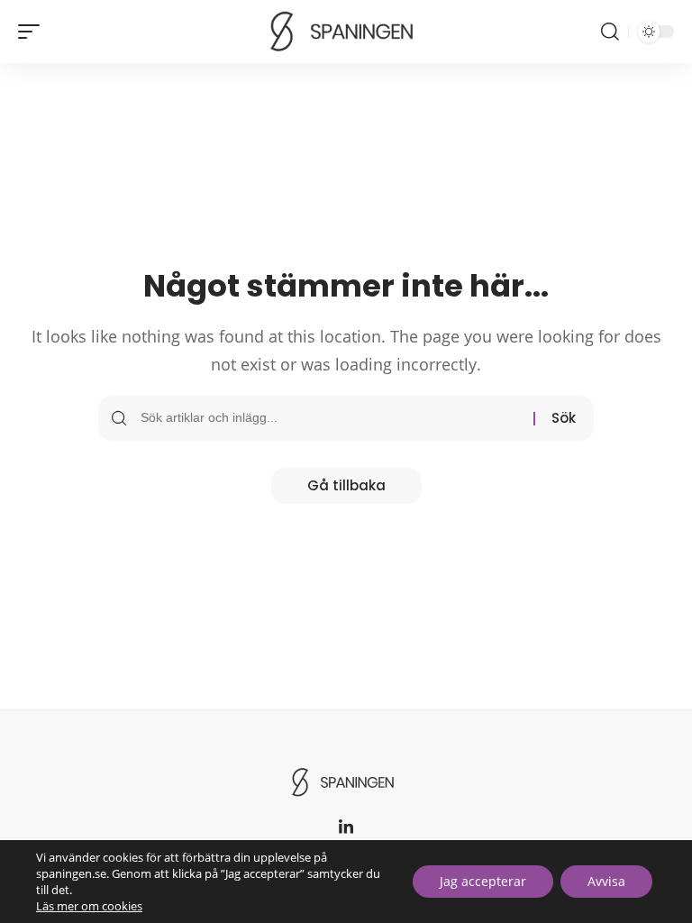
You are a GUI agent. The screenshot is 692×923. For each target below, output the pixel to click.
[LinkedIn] (346, 828)
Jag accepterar (483, 881)
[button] (33, 31)
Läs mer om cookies (89, 906)
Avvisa (606, 881)
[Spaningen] (346, 31)
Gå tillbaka (346, 485)
